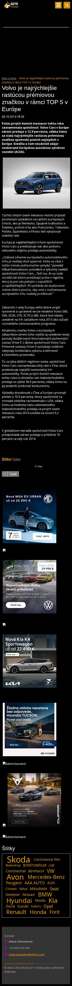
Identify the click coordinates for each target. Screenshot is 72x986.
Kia (53, 900)
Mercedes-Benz (46, 877)
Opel (48, 906)
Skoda (18, 859)
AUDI (51, 883)
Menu (58, 5)
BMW (45, 894)
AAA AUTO (35, 883)
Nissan (29, 894)
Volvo (16, 459)
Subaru (36, 906)
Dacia (10, 906)
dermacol (36, 870)
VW (50, 871)
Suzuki (22, 906)
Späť (13, 474)
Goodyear (13, 894)
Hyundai (19, 900)
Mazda (40, 900)
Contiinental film (47, 859)
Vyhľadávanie (67, 5)
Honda (38, 912)
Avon (15, 877)
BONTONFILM (34, 865)
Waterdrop (13, 865)
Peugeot (14, 883)
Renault (16, 912)
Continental (16, 870)
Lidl (51, 865)
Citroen (11, 888)
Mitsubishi (38, 888)
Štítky (6, 459)
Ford (54, 912)
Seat (54, 888)
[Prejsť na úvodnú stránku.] (12, 7)
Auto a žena (9, 78)
